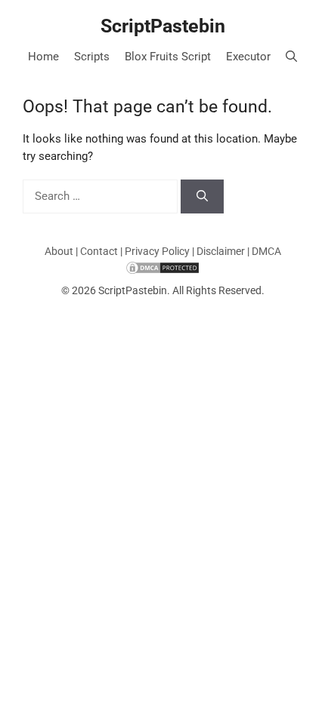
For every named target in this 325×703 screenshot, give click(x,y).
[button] (291, 56)
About (59, 251)
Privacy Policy (157, 251)
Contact (99, 251)
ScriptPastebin (163, 26)
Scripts (92, 56)
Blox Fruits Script (168, 56)
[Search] (202, 196)
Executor (248, 56)
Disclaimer (221, 251)
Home (43, 56)
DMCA (266, 251)
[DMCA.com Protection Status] (162, 267)
